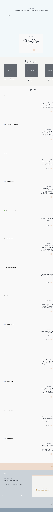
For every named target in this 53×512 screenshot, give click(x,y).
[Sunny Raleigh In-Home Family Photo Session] (24, 420)
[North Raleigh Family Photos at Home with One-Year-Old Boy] (24, 305)
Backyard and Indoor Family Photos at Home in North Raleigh (31, 41)
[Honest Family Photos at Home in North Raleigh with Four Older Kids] (24, 191)
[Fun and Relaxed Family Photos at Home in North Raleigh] (24, 163)
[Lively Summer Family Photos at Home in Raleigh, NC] (24, 334)
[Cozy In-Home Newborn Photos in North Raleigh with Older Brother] (24, 363)
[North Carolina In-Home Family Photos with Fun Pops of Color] (24, 248)
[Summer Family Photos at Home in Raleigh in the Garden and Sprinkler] (24, 134)
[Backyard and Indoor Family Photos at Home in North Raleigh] (24, 105)
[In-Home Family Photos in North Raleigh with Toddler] (24, 277)
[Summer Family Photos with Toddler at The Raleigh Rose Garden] (24, 220)
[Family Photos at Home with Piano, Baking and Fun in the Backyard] (24, 391)
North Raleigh (48, 100)
